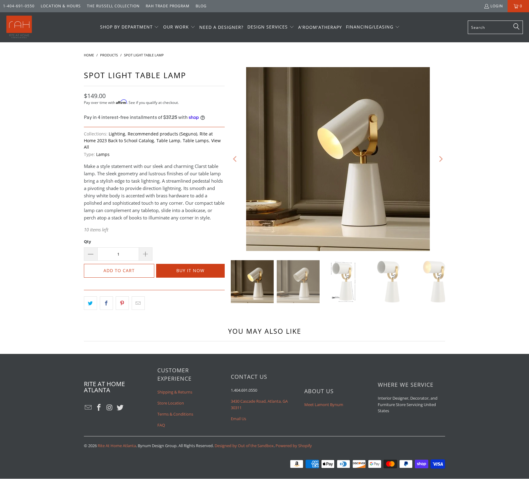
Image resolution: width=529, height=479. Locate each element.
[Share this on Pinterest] (122, 303)
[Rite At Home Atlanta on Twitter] (120, 407)
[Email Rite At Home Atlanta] (88, 407)
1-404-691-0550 (19, 6)
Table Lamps (196, 140)
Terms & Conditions (175, 414)
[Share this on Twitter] (90, 303)
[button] (129, 27)
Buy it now (190, 270)
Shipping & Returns (174, 392)
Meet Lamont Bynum (323, 404)
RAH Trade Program (167, 6)
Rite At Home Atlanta (117, 445)
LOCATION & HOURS (61, 6)
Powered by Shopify (294, 445)
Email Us (238, 418)
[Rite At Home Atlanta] (19, 27)
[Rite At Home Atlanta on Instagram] (109, 407)
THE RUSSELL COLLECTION (113, 6)
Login (496, 6)
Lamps (103, 154)
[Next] (440, 159)
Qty (87, 241)
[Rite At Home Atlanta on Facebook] (99, 407)
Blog (201, 6)
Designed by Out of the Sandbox (244, 445)
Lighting (117, 134)
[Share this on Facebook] (106, 303)
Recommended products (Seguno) (162, 134)
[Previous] (235, 159)
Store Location (170, 403)
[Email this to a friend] (138, 303)
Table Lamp (168, 140)
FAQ (161, 425)
